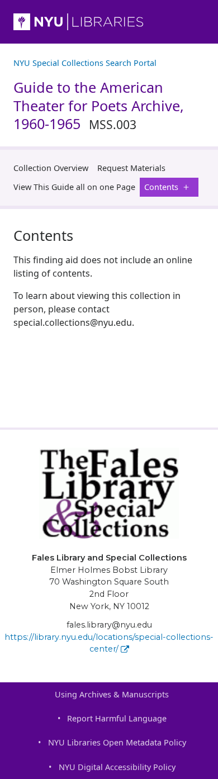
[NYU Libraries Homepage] (109, 21)
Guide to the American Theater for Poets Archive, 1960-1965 (98, 106)
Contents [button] (161, 187)
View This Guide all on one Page (74, 187)
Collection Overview (50, 168)
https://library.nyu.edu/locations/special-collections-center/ (109, 643)
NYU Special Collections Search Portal (85, 63)
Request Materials (131, 168)
